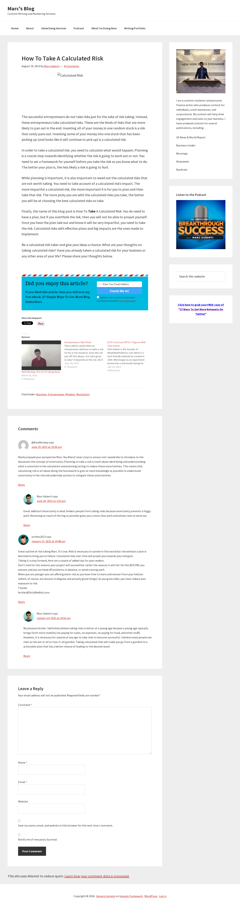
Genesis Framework (131, 896)
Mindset (70, 394)
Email (22, 782)
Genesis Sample (105, 896)
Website (23, 801)
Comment (25, 705)
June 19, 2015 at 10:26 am (46, 447)
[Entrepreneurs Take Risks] (85, 354)
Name (22, 762)
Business (41, 394)
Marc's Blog (21, 8)
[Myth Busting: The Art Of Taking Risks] (41, 355)
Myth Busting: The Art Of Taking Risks (41, 371)
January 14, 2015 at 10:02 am (54, 618)
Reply (21, 485)
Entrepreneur (56, 394)
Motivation (83, 394)
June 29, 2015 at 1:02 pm (51, 501)
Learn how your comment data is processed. (96, 876)
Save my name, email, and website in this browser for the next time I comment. (65, 825)
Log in (162, 896)
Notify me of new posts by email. (37, 839)
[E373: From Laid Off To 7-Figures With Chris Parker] (128, 356)
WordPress (150, 896)
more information (127, 300)
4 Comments (71, 66)
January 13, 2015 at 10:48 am (48, 541)
